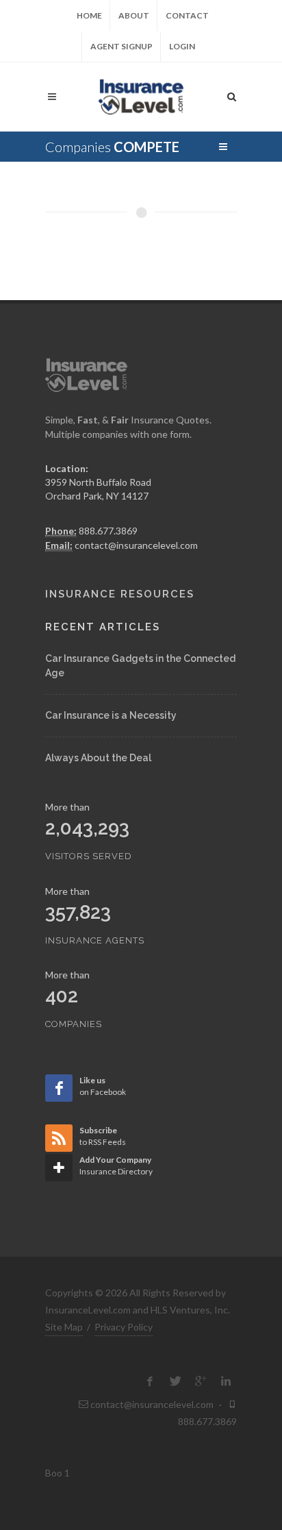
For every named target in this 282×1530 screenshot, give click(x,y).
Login (182, 46)
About (133, 15)
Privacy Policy (123, 1327)
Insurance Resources (119, 594)
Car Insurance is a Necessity (111, 715)
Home (89, 15)
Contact (187, 15)
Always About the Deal (98, 757)
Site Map (64, 1327)
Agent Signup (121, 46)
